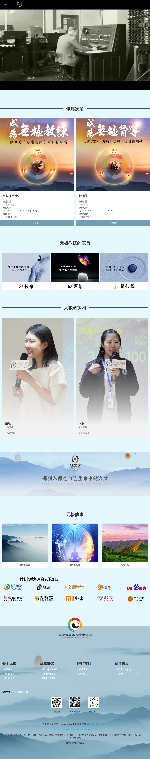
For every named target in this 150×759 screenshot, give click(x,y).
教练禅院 (8, 669)
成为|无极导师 (48, 678)
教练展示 (83, 669)
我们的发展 (9, 678)
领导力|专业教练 (49, 669)
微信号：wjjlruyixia (125, 669)
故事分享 (83, 673)
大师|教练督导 (48, 673)
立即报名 (37, 222)
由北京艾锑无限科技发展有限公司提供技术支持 (75, 729)
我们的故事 (9, 673)
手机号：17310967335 (127, 673)
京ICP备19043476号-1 (97, 724)
